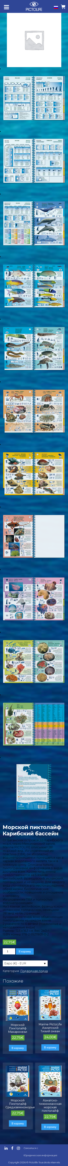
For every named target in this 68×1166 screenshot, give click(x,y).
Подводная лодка (34, 971)
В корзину (25, 951)
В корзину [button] (18, 1048)
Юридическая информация (40, 1155)
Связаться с (31, 1148)
